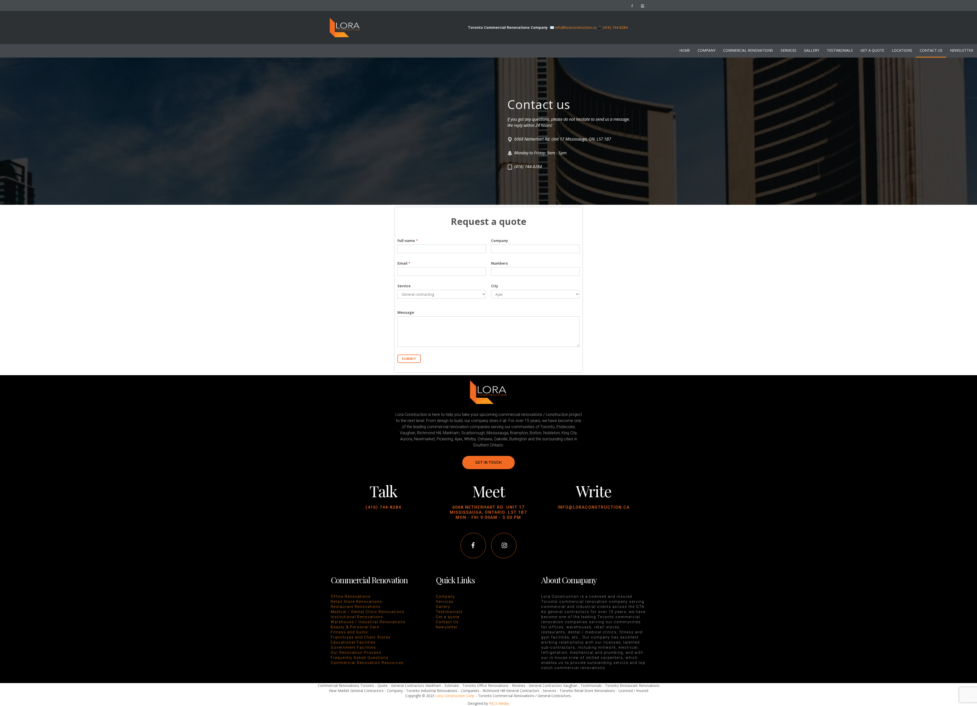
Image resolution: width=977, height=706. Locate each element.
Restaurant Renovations (356, 607)
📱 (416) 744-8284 (612, 27)
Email (403, 263)
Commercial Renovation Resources (367, 663)
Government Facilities (353, 647)
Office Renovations (351, 596)
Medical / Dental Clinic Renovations (368, 612)
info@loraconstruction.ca (575, 27)
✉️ (552, 27)
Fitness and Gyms (349, 632)
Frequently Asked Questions (360, 658)
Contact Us (447, 622)
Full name (407, 240)
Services (445, 602)
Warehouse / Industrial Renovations (368, 622)
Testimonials (449, 612)
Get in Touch (488, 462)
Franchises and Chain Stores (361, 637)
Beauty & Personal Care (355, 627)
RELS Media (499, 703)
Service (404, 285)
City (494, 285)
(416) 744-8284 (383, 507)
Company (499, 240)
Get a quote (447, 617)
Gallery (443, 607)
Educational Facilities (353, 642)
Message (405, 312)
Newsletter (447, 627)
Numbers (499, 263)
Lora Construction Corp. (455, 695)
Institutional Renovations (357, 617)
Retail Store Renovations (356, 602)
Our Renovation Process (356, 652)
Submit (409, 358)
